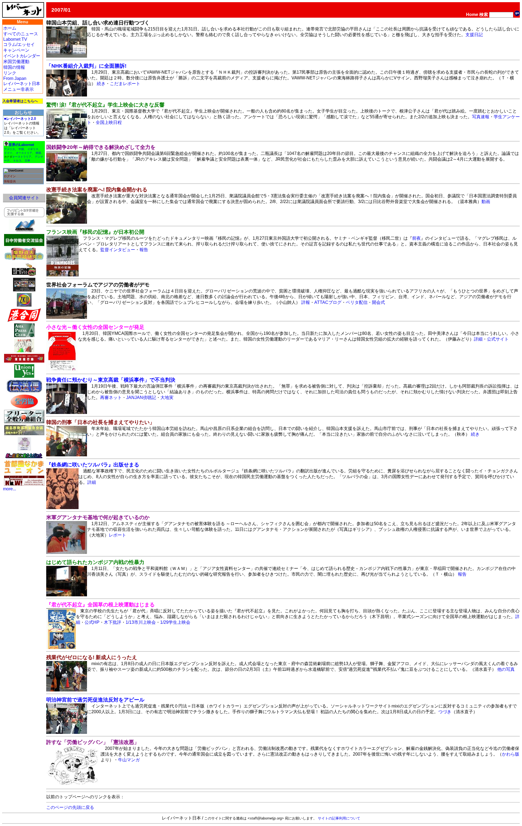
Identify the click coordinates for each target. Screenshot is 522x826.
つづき (444, 711)
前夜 (416, 238)
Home (472, 14)
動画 (485, 201)
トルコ (17, 160)
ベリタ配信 (357, 302)
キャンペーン (16, 50)
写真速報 (480, 116)
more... (9, 489)
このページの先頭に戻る (70, 807)
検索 (483, 14)
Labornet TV (15, 39)
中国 (21, 149)
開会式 (378, 302)
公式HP (92, 622)
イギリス (32, 149)
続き (101, 83)
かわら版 (510, 754)
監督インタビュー (117, 249)
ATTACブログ (327, 302)
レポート (117, 535)
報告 (143, 249)
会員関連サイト (24, 197)
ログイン (10, 176)
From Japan (14, 78)
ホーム (9, 28)
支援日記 (474, 34)
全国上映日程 (109, 122)
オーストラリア (21, 156)
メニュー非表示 (18, 89)
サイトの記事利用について (339, 818)
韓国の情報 (14, 67)
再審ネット (111, 397)
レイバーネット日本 (21, 83)
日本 (27, 160)
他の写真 (506, 669)
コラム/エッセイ (19, 44)
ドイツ (8, 152)
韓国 (38, 152)
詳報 (305, 302)
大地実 (166, 397)
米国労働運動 (16, 61)
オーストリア (24, 152)
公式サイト (498, 339)
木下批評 (112, 622)
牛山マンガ (129, 760)
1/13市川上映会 (141, 622)
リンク (9, 73)
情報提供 (10, 181)
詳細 (478, 339)
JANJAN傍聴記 (141, 397)
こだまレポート (125, 83)
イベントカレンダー (21, 56)
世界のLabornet (21, 145)
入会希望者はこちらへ (20, 101)
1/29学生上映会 (175, 622)
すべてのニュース (20, 34)
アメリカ (9, 149)
